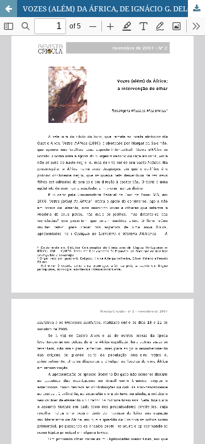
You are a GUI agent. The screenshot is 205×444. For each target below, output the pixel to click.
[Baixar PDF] (196, 8)
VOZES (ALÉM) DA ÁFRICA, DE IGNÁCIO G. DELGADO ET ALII (114, 8)
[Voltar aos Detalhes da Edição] (8, 8)
